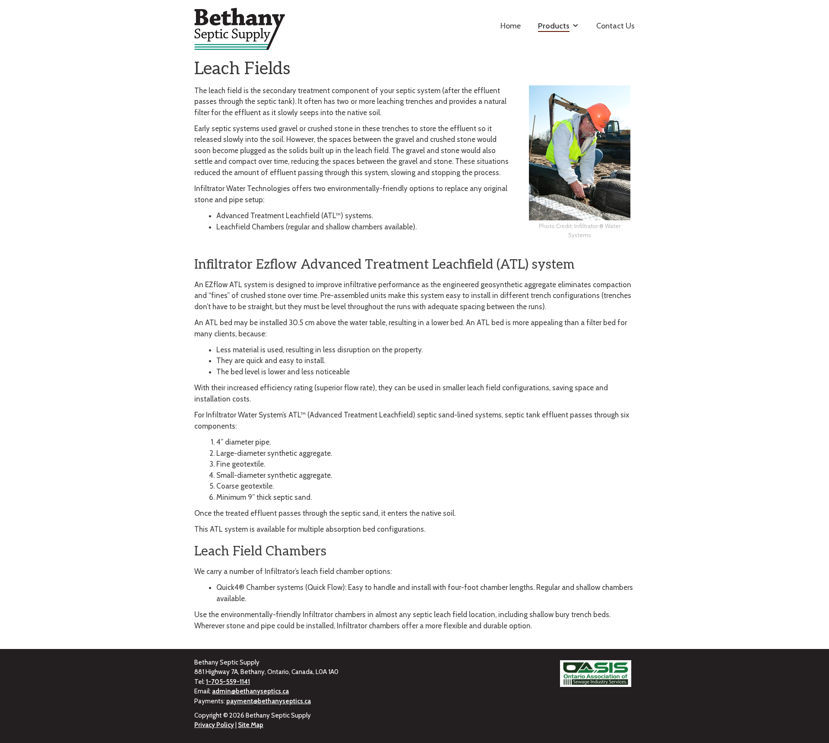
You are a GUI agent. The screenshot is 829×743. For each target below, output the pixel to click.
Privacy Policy (214, 725)
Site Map (250, 725)
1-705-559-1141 (228, 682)
